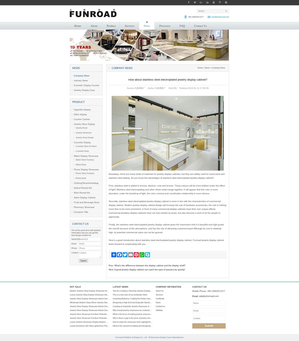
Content (74, 253)
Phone (74, 248)
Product (111, 26)
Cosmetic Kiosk (82, 151)
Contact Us (200, 26)
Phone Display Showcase (86, 169)
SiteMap (159, 310)
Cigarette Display (82, 109)
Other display (80, 114)
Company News (81, 75)
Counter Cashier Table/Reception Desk (82, 119)
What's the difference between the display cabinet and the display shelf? (149, 265)
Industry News (81, 80)
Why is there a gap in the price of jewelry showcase (133, 318)
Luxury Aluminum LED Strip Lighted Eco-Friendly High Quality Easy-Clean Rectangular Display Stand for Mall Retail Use (90, 326)
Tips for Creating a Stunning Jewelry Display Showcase (133, 291)
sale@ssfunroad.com (220, 17)
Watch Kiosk (81, 165)
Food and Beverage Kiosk (86, 202)
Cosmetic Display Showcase (81, 142)
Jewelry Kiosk (81, 128)
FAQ (182, 26)
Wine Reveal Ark (82, 192)
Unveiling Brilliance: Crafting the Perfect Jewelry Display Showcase (133, 299)
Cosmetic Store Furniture (86, 146)
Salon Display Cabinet (84, 197)
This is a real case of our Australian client (130, 295)
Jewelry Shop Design (85, 137)
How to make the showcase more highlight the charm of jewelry (133, 322)
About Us (160, 291)
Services (129, 26)
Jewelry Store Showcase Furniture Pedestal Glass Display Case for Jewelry (90, 314)
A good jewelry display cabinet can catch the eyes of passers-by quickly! (149, 269)
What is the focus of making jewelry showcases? (133, 314)
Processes (164, 26)
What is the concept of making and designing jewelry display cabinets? (133, 326)
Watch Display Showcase (86, 156)
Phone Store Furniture (85, 173)
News (147, 26)
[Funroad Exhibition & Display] (93, 13)
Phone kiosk (81, 178)
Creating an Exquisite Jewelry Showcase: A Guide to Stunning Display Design (133, 306)
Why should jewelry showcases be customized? (133, 310)
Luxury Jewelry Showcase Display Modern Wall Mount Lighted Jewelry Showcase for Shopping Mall (90, 322)
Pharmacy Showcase (84, 207)
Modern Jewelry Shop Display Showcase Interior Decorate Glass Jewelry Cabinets (90, 291)
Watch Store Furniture (85, 160)
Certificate (160, 299)
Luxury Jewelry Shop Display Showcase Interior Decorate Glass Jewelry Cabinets (90, 295)
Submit (209, 326)
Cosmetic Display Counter (86, 85)
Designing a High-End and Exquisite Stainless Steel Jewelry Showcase (133, 302)
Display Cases (166, 337)
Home (77, 26)
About (93, 26)
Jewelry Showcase (84, 133)
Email (73, 244)
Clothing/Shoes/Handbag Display (85, 183)
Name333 (75, 239)
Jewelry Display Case (84, 90)
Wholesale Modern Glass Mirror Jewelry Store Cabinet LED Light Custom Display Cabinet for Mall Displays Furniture (90, 302)
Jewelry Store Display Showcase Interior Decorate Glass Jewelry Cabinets (90, 299)
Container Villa (81, 212)
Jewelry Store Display (84, 124)
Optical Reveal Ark (83, 188)
